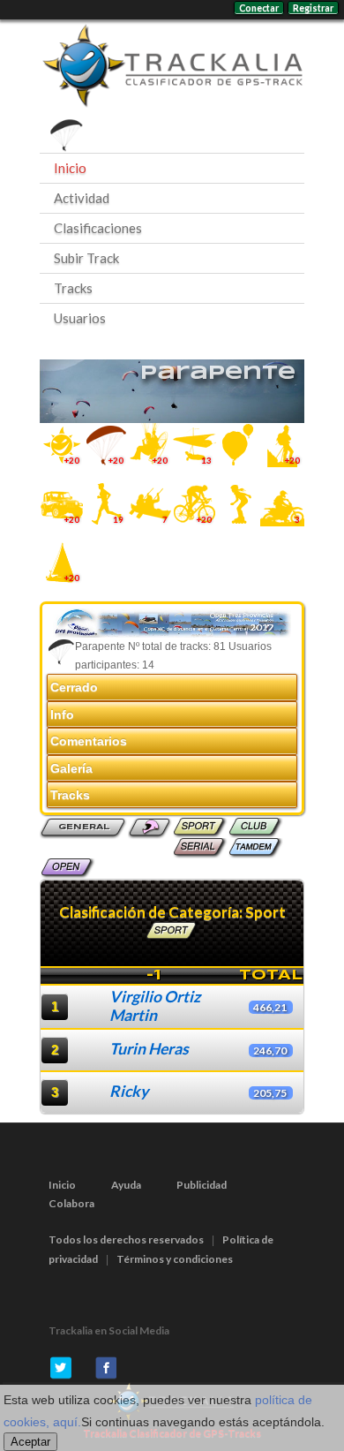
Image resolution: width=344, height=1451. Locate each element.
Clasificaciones (98, 228)
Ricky (128, 1091)
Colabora (71, 1203)
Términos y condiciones (174, 1259)
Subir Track (86, 258)
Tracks (73, 288)
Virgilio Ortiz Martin (154, 1005)
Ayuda (126, 1184)
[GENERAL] (84, 837)
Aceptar (30, 1441)
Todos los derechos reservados (126, 1239)
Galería (71, 768)
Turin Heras (149, 1048)
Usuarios (80, 318)
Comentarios (88, 741)
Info (62, 714)
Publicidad (201, 1184)
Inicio (70, 168)
